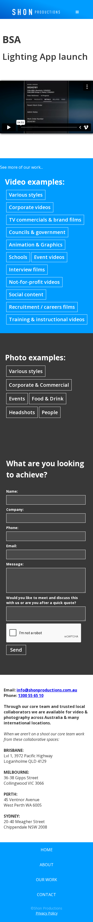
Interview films (27, 269)
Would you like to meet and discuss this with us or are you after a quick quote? (42, 600)
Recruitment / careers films (42, 307)
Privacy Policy (47, 913)
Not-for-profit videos (34, 282)
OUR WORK (46, 879)
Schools (18, 257)
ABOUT (47, 864)
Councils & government (37, 232)
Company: (15, 509)
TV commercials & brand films (45, 219)
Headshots (22, 412)
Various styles (26, 194)
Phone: (12, 527)
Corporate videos (30, 207)
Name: (12, 491)
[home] (35, 10)
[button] (77, 12)
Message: (15, 564)
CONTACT (46, 894)
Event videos (49, 257)
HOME (47, 849)
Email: (11, 545)
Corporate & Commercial (39, 385)
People (50, 412)
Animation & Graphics (35, 244)
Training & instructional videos (47, 319)
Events (17, 398)
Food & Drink (47, 398)
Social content (26, 294)
